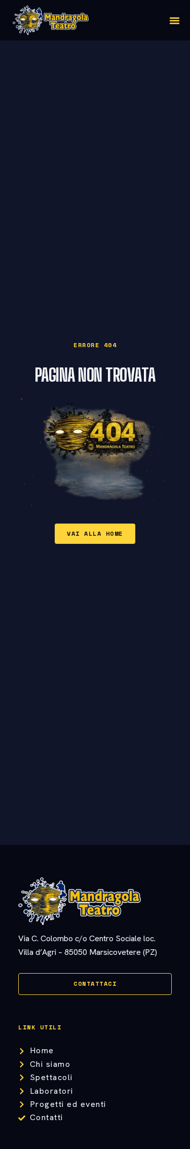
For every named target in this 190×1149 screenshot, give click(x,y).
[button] (175, 20)
